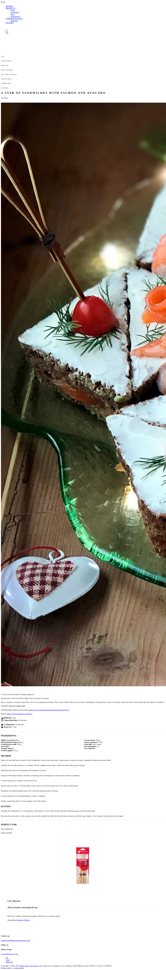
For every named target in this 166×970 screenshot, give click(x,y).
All (3, 56)
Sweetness (6, 79)
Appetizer (6, 61)
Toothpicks (15, 12)
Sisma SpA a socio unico (29, 966)
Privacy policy (6, 968)
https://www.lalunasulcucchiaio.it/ (19, 714)
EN (7, 33)
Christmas (6, 83)
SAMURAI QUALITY (14, 19)
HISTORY (10, 23)
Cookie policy (18, 968)
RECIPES (9, 6)
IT (7, 30)
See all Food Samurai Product (19, 920)
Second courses (9, 74)
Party (13, 14)
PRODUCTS (10, 8)
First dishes (7, 70)
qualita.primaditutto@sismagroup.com (15, 940)
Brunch (4, 65)
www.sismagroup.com (9, 954)
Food (13, 10)
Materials (14, 21)
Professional (15, 17)
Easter (4, 88)
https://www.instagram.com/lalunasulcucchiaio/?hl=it (49, 710)
